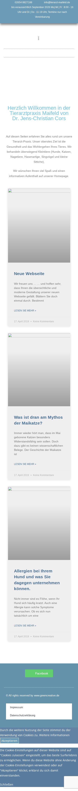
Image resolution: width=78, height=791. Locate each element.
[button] (39, 52)
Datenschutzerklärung (22, 715)
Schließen (6, 784)
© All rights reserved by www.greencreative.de (32, 695)
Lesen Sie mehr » (25, 310)
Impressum (16, 707)
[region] (39, 87)
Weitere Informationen (54, 735)
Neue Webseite (29, 273)
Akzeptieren (9, 741)
